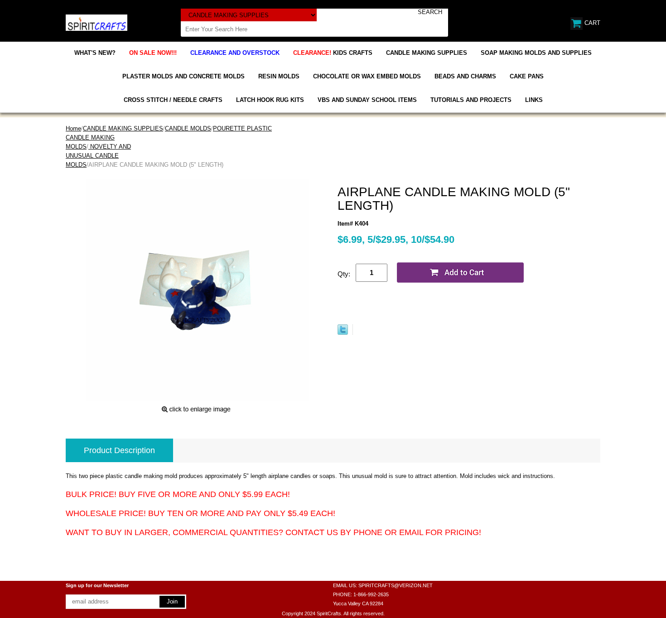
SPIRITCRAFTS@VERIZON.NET (395, 585)
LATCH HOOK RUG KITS (270, 100)
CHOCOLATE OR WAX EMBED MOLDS (367, 76)
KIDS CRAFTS (332, 52)
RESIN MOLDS (278, 76)
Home (73, 128)
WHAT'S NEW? (95, 52)
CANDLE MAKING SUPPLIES (426, 52)
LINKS (534, 100)
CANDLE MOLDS (188, 128)
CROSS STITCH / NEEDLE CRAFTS (173, 100)
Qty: (344, 274)
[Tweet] (343, 332)
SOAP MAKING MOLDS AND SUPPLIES (536, 52)
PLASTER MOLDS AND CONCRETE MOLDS (183, 76)
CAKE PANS (527, 76)
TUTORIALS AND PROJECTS (471, 100)
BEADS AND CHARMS (465, 76)
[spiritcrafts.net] (96, 22)
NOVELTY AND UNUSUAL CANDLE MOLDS (98, 155)
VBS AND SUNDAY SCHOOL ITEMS (367, 100)
